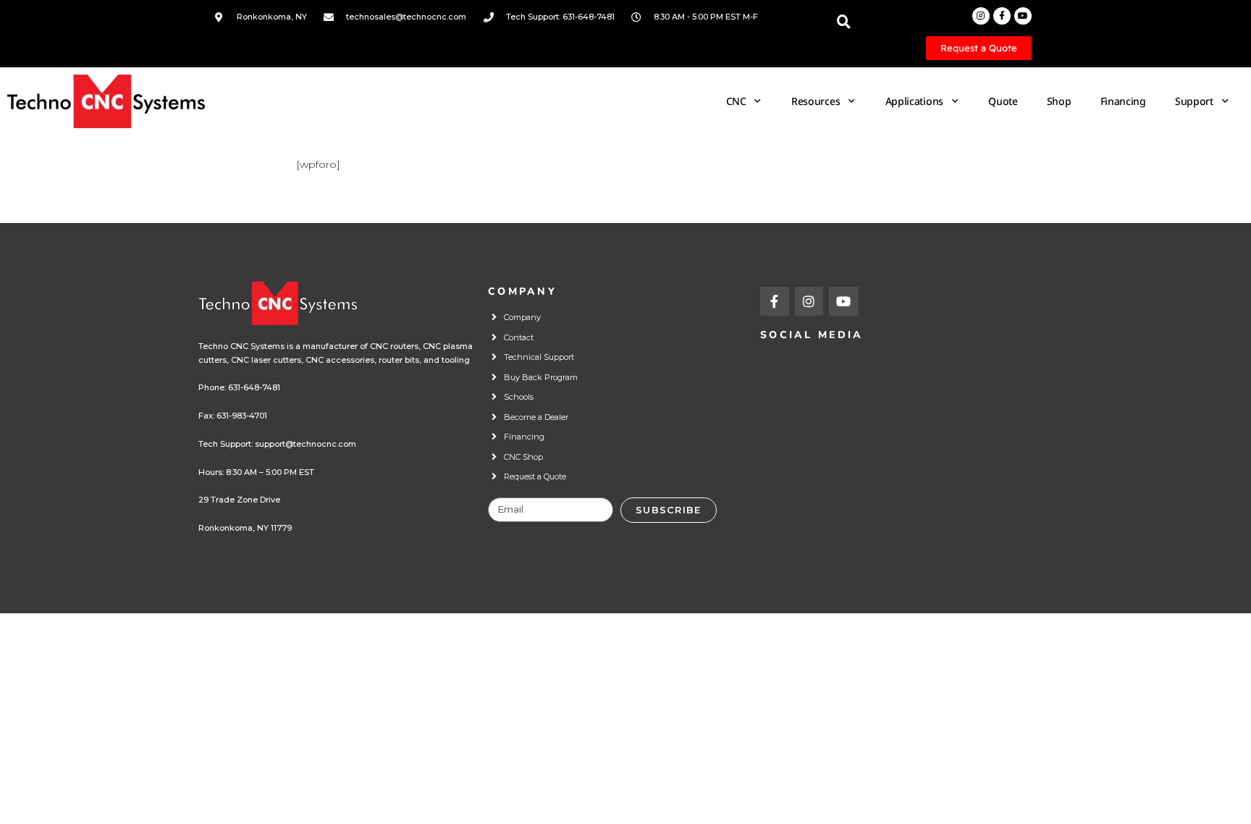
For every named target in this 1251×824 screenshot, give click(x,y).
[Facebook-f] (1002, 16)
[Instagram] (981, 16)
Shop (1059, 101)
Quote (1003, 101)
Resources (815, 101)
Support (1194, 101)
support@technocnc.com (305, 444)
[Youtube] (1023, 16)
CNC (736, 101)
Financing (1123, 101)
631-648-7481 (254, 387)
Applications (914, 101)
